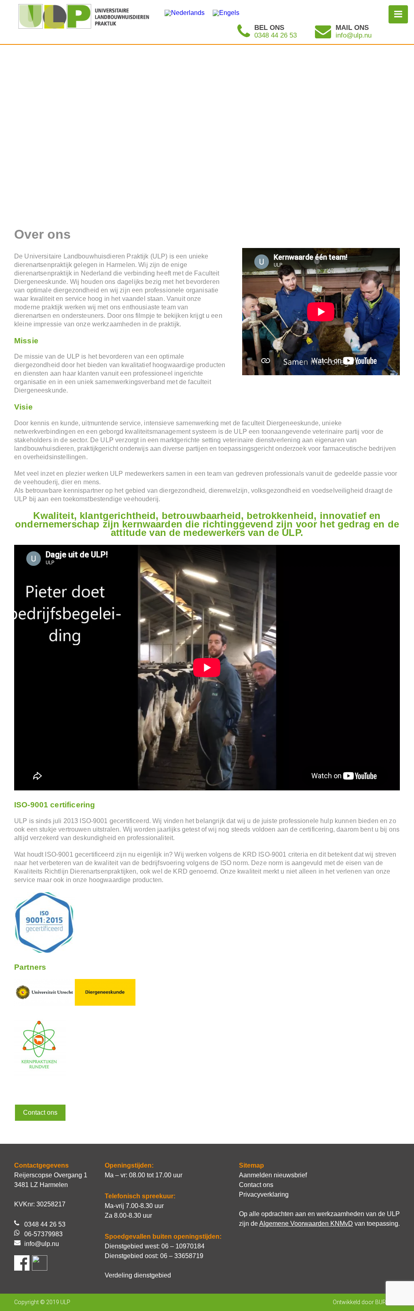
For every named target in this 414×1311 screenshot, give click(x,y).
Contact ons (40, 1112)
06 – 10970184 (183, 1246)
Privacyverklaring (264, 1194)
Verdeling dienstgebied (138, 1275)
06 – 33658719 (181, 1255)
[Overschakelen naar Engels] (226, 13)
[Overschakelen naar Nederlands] (185, 13)
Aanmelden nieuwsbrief (273, 1175)
